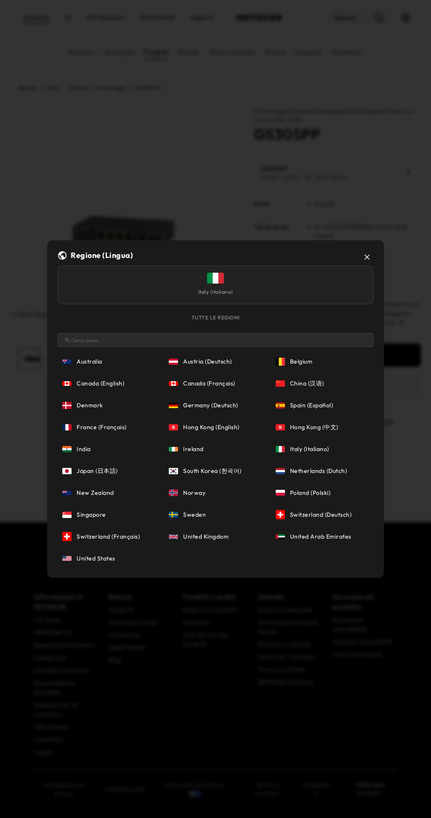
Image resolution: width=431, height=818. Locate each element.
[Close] (367, 257)
